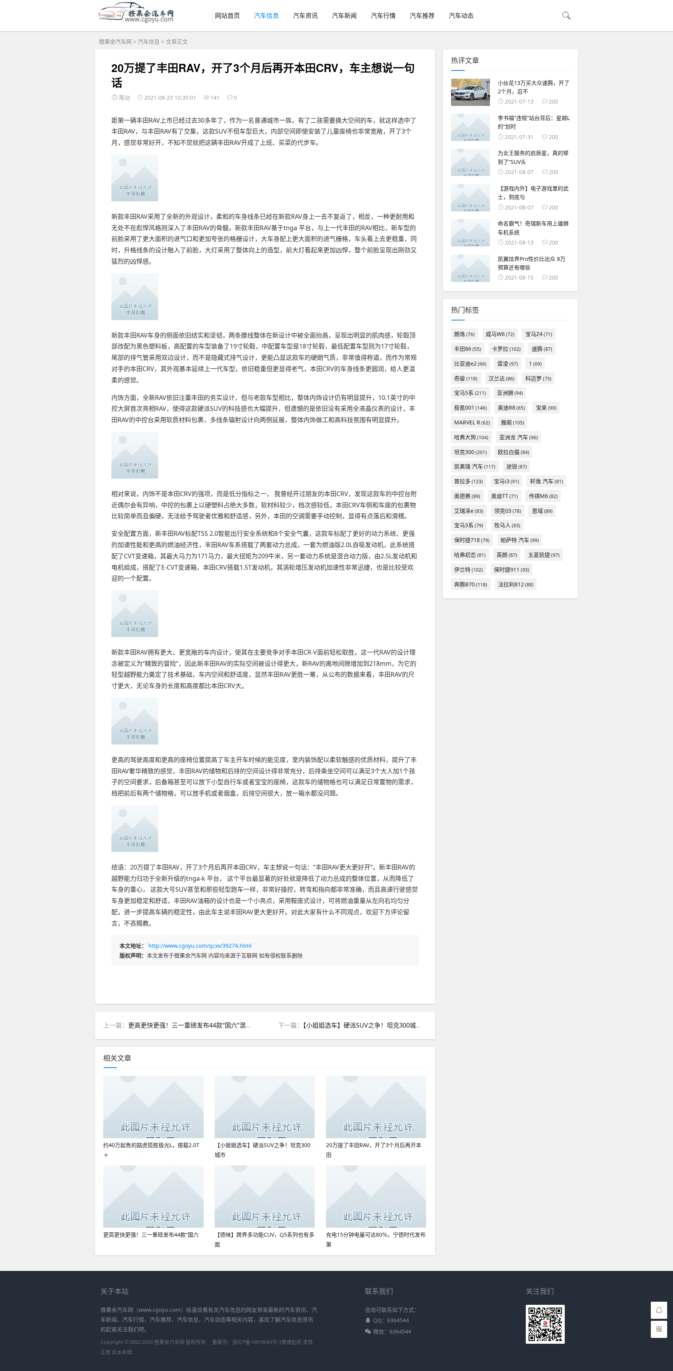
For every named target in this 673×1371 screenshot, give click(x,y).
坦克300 (470, 452)
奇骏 (465, 378)
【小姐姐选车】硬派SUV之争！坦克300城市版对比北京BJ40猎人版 (393, 1025)
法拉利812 (516, 584)
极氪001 (470, 407)
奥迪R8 (511, 407)
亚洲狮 (510, 392)
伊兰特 (468, 569)
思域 (542, 510)
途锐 (516, 466)
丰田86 (467, 348)
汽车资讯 (305, 15)
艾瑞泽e (468, 510)
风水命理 (122, 1352)
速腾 (542, 348)
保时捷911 (511, 569)
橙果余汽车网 (115, 41)
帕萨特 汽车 (519, 540)
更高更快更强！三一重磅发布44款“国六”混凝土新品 (199, 1025)
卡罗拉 (506, 348)
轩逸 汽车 (546, 481)
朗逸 (464, 334)
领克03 (507, 510)
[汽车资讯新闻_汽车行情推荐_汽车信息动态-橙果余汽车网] (139, 24)
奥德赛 (467, 496)
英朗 (507, 554)
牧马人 (507, 525)
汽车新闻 (344, 15)
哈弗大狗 (471, 437)
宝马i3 (506, 481)
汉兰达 (501, 378)
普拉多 (468, 481)
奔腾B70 (470, 584)
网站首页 (227, 15)
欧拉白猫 (513, 452)
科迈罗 (538, 378)
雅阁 (512, 422)
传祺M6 (543, 496)
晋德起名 (292, 1342)
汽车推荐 (422, 15)
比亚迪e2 (470, 363)
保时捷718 (472, 540)
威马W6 (500, 334)
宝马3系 (468, 525)
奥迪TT (504, 496)
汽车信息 (266, 15)
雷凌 (507, 363)
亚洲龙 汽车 (518, 437)
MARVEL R (472, 422)
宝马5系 (470, 392)
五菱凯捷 (544, 554)
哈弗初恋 (470, 554)
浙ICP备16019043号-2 (257, 1342)
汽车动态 (461, 15)
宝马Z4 (538, 334)
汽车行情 (383, 15)
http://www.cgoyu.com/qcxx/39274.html (200, 945)
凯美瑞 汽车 (474, 466)
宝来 (546, 407)
